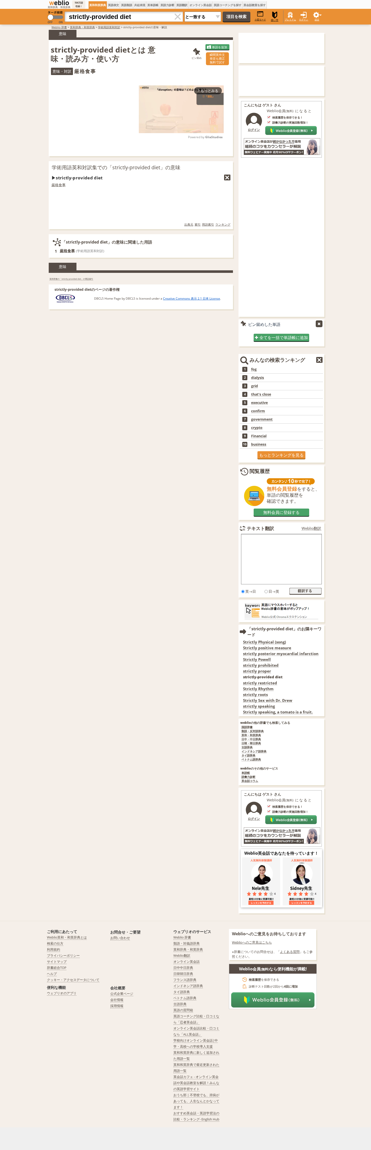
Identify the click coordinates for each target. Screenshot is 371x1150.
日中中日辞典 (183, 967)
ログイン (303, 19)
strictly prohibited (261, 665)
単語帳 (246, 773)
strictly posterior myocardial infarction (281, 654)
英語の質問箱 (183, 1010)
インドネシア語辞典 (254, 751)
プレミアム (290, 19)
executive (259, 403)
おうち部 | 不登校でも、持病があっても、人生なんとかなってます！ (196, 1101)
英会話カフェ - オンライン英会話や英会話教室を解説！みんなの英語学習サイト (196, 1082)
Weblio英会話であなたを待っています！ (281, 853)
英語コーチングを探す (228, 5)
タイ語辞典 (248, 755)
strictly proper (257, 671)
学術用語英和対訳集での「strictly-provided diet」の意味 (116, 167)
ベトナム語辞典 (251, 759)
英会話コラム (250, 781)
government (262, 419)
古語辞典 (247, 747)
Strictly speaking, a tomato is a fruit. (278, 712)
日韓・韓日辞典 (251, 743)
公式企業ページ (121, 993)
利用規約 (53, 949)
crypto (256, 428)
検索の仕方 (55, 943)
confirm (258, 411)
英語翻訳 (182, 5)
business (258, 444)
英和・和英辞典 (251, 735)
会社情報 (116, 999)
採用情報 (116, 1005)
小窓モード (260, 19)
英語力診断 (167, 5)
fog (254, 369)
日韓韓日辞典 (183, 973)
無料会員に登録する (281, 512)
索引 (198, 224)
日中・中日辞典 (251, 739)
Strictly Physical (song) (264, 642)
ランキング (222, 224)
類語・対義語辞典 (186, 943)
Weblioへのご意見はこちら (252, 942)
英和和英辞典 (97, 5)
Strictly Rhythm (258, 689)
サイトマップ (57, 961)
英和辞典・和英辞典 (82, 27)
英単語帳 (152, 5)
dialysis (257, 378)
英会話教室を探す (255, 5)
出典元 (188, 224)
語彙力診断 (248, 777)
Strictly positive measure (267, 648)
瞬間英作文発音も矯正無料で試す (217, 58)
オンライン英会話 (201, 5)
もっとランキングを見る (281, 455)
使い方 (274, 20)
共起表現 (139, 5)
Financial (259, 436)
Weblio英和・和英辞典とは (67, 937)
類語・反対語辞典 (253, 731)
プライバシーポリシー (63, 955)
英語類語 (126, 5)
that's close (261, 394)
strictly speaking (259, 706)
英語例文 (113, 5)
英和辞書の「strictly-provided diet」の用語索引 (71, 278)
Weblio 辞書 (59, 27)
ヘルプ (52, 973)
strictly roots (255, 694)
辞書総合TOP (56, 967)
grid (254, 386)
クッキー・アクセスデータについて (73, 979)
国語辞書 (247, 727)
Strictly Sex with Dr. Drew (267, 700)
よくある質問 (290, 951)
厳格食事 (58, 184)
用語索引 (208, 224)
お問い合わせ (120, 938)
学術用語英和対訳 (109, 27)
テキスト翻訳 (260, 528)
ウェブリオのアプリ (61, 993)
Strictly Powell (257, 659)
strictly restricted (260, 683)
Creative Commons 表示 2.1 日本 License (191, 298)
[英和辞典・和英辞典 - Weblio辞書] (59, 2)
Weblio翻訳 (311, 528)
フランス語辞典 (184, 979)
